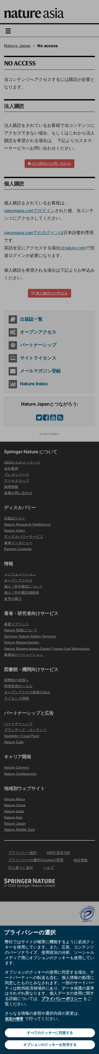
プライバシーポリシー (61, 998)
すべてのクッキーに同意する (50, 1033)
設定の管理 (14, 1019)
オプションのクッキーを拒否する (50, 1045)
